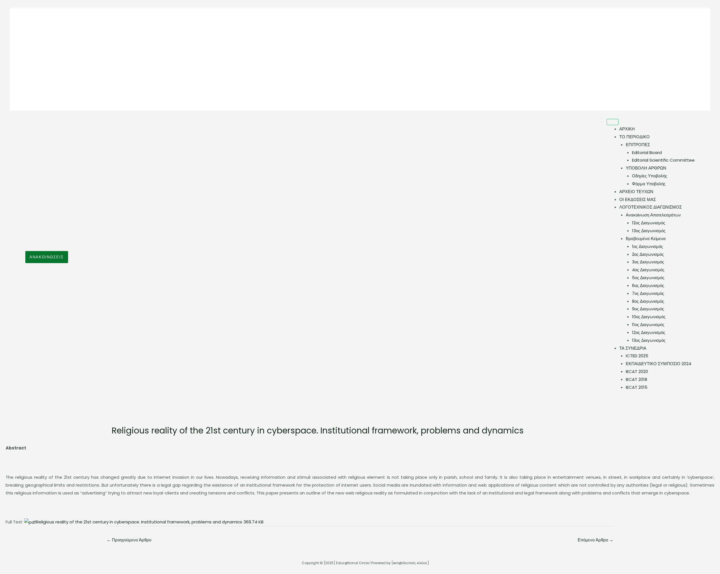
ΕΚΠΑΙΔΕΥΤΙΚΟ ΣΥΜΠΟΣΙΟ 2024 (658, 364)
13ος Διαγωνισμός (648, 231)
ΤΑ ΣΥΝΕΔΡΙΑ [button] (632, 348)
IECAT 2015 (636, 387)
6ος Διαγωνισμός (648, 285)
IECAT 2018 (636, 379)
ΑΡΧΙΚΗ (627, 129)
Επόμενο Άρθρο (595, 540)
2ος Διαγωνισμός (648, 254)
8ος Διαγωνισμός (648, 301)
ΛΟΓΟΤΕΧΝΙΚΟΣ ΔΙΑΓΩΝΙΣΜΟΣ (650, 207)
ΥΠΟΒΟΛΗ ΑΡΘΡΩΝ (646, 168)
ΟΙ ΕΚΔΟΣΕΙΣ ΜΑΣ (637, 199)
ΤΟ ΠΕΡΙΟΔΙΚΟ (634, 137)
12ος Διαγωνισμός (648, 223)
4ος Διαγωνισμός (648, 270)
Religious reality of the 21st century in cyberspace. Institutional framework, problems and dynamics (150, 522)
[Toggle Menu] (612, 122)
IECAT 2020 (637, 371)
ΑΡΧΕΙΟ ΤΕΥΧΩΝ (636, 192)
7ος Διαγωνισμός (648, 293)
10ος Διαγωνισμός (648, 317)
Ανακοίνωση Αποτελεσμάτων (653, 215)
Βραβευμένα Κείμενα (646, 238)
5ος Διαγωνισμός (648, 278)
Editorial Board (647, 152)
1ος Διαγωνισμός (647, 246)
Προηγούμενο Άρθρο (129, 540)
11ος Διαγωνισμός (648, 324)
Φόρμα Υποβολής (648, 184)
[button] (46, 257)
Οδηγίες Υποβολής (649, 176)
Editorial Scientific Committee (663, 160)
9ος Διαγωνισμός (648, 309)
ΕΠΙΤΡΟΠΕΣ (638, 145)
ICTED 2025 (637, 356)
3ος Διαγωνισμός (648, 262)
